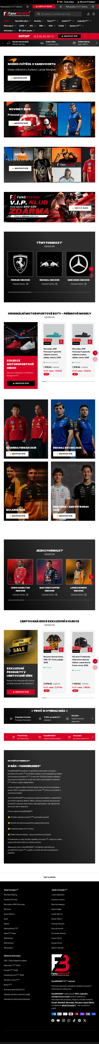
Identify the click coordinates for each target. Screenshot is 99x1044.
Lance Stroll (56, 938)
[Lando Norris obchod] (78, 571)
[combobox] (58, 13)
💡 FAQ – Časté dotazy (65, 2)
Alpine (6, 923)
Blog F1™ (8, 984)
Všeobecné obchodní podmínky (17, 999)
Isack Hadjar (56, 909)
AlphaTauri (8, 938)
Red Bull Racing (10, 894)
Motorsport (8, 948)
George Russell (57, 923)
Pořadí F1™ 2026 (11, 970)
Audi (6, 919)
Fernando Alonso (58, 933)
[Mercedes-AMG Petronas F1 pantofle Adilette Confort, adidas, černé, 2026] (82, 334)
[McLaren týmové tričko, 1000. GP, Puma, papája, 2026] (54, 642)
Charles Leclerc (58, 899)
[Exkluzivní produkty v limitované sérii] (21, 647)
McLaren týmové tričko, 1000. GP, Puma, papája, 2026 (54, 659)
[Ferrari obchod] (20, 263)
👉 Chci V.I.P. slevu (21, 6)
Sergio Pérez (56, 943)
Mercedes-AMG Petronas (14, 904)
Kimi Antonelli (57, 928)
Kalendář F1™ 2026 (12, 965)
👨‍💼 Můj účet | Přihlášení (86, 2)
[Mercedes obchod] (78, 263)
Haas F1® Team (10, 933)
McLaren (7, 909)
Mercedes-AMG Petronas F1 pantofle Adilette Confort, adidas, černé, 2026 (81, 353)
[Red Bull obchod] (49, 263)
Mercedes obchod (79, 280)
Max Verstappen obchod (49, 589)
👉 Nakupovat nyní (69, 36)
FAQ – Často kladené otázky (15, 960)
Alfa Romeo (9, 943)
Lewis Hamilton (57, 894)
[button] (93, 14)
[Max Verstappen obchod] (49, 571)
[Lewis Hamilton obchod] (20, 571)
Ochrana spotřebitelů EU (14, 989)
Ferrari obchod (20, 280)
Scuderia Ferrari (10, 899)
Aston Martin (9, 914)
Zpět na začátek (50, 877)
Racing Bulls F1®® (11, 928)
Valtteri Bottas (57, 948)
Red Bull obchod (49, 280)
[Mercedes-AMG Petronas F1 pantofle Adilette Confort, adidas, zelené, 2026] (54, 334)
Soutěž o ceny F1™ (12, 980)
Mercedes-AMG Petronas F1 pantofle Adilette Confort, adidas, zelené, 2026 (52, 353)
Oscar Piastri (56, 919)
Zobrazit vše (49, 246)
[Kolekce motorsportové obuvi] (21, 339)
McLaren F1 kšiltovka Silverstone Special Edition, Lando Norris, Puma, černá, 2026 (81, 660)
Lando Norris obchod (78, 589)
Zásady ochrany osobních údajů (17, 994)
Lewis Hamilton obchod (20, 589)
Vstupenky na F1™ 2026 (14, 975)
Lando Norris (56, 914)
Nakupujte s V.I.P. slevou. (55, 6)
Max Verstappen (58, 904)
